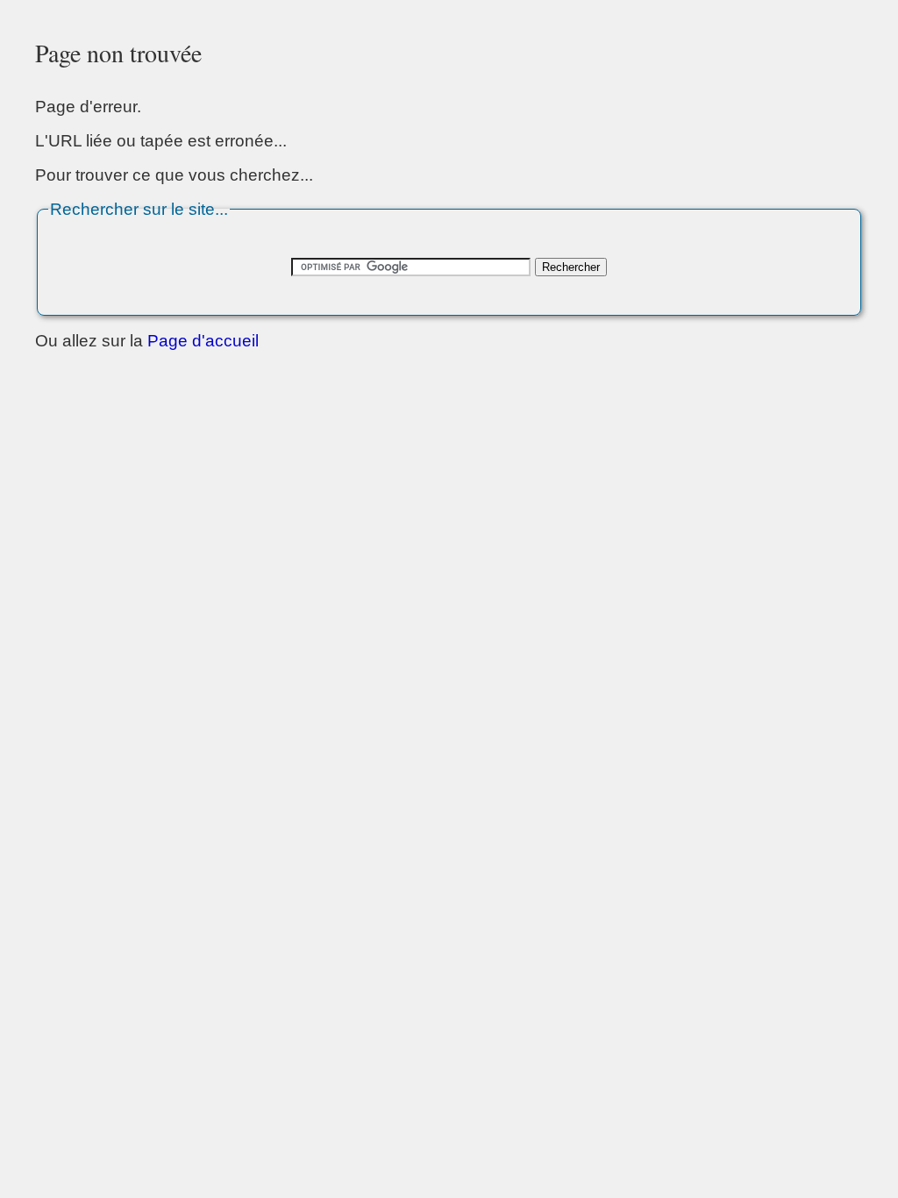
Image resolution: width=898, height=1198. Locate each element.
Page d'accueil (203, 341)
